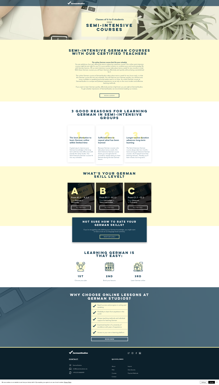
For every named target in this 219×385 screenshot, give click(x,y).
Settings (203, 382)
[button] (109, 208)
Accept (211, 382)
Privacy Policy (67, 382)
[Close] (217, 382)
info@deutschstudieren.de (80, 369)
